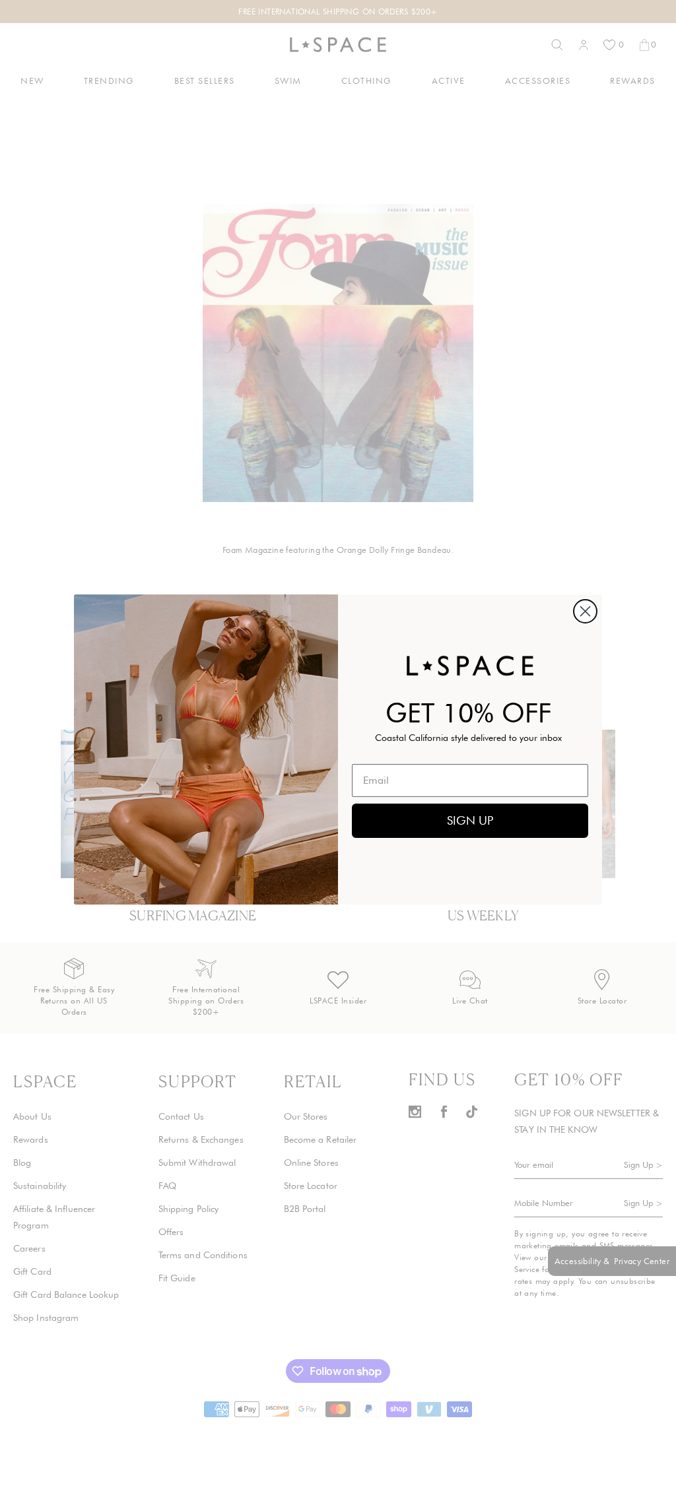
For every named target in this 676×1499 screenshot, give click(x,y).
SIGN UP (470, 820)
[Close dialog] (585, 611)
